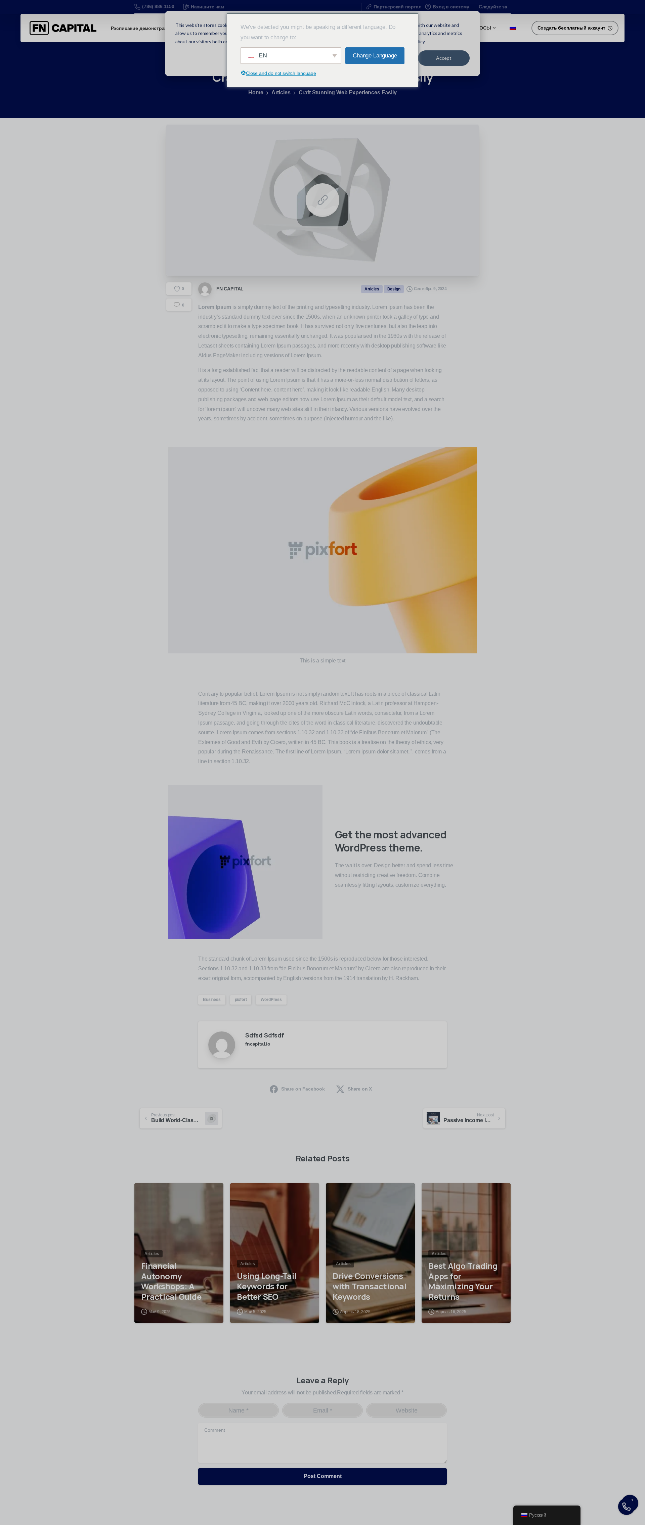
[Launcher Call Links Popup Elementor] (626, 1506)
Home (255, 92)
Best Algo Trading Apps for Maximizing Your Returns (463, 1281)
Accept (444, 58)
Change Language (375, 55)
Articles (281, 92)
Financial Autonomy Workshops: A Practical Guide (171, 1281)
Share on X (360, 1089)
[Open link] (322, 200)
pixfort (241, 999)
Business (212, 999)
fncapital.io (257, 1044)
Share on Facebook (303, 1089)
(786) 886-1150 (158, 6)
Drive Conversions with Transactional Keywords (369, 1286)
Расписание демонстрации (142, 28)
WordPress (271, 999)
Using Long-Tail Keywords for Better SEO (266, 1286)
